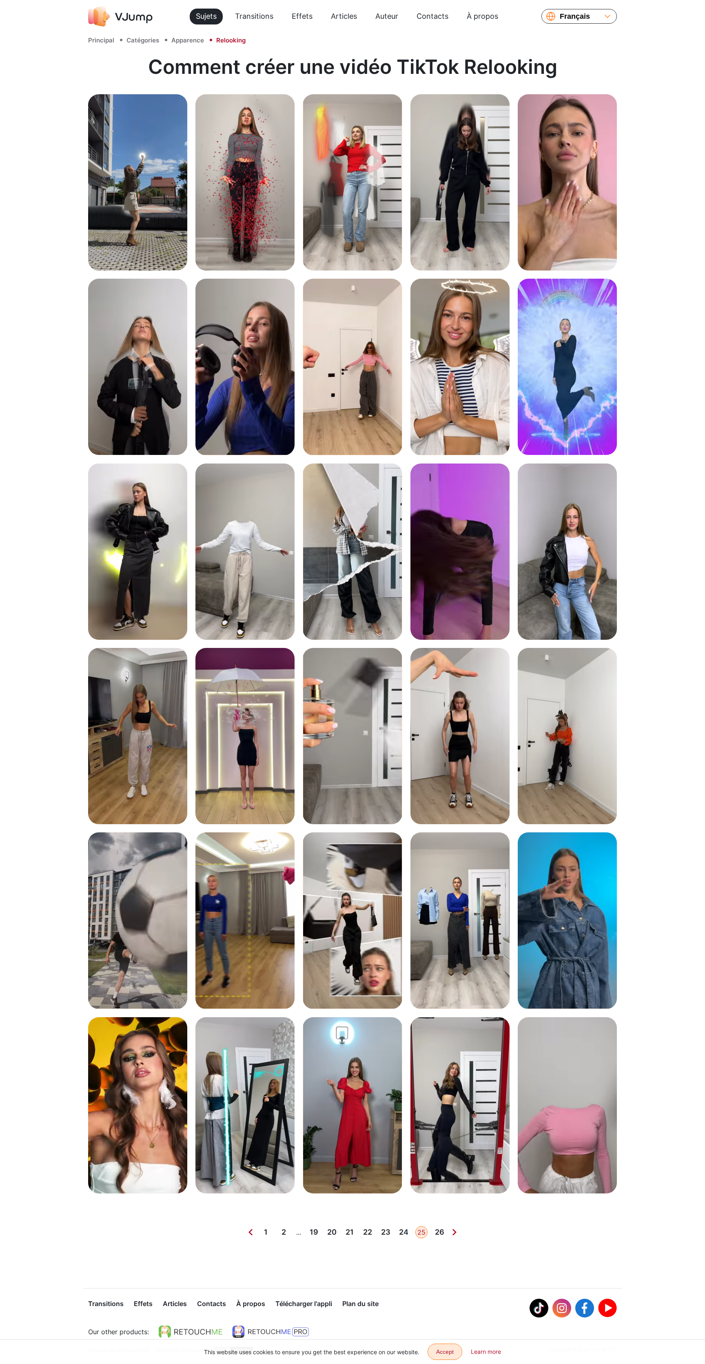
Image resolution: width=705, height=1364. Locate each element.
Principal (101, 40)
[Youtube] (607, 1308)
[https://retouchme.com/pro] (270, 1332)
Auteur (386, 16)
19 (314, 1232)
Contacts (432, 16)
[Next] (454, 1232)
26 (439, 1232)
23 (385, 1232)
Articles (344, 16)
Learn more (486, 1351)
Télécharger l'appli (303, 1304)
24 (403, 1232)
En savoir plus (137, 255)
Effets (302, 16)
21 (350, 1232)
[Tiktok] (539, 1308)
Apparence (187, 40)
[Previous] (250, 1232)
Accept (445, 1351)
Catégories (142, 40)
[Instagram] (561, 1308)
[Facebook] (584, 1308)
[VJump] (120, 16)
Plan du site (360, 1304)
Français (575, 16)
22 (367, 1232)
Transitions (254, 16)
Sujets (206, 16)
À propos (482, 16)
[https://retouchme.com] (190, 1332)
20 (332, 1232)
